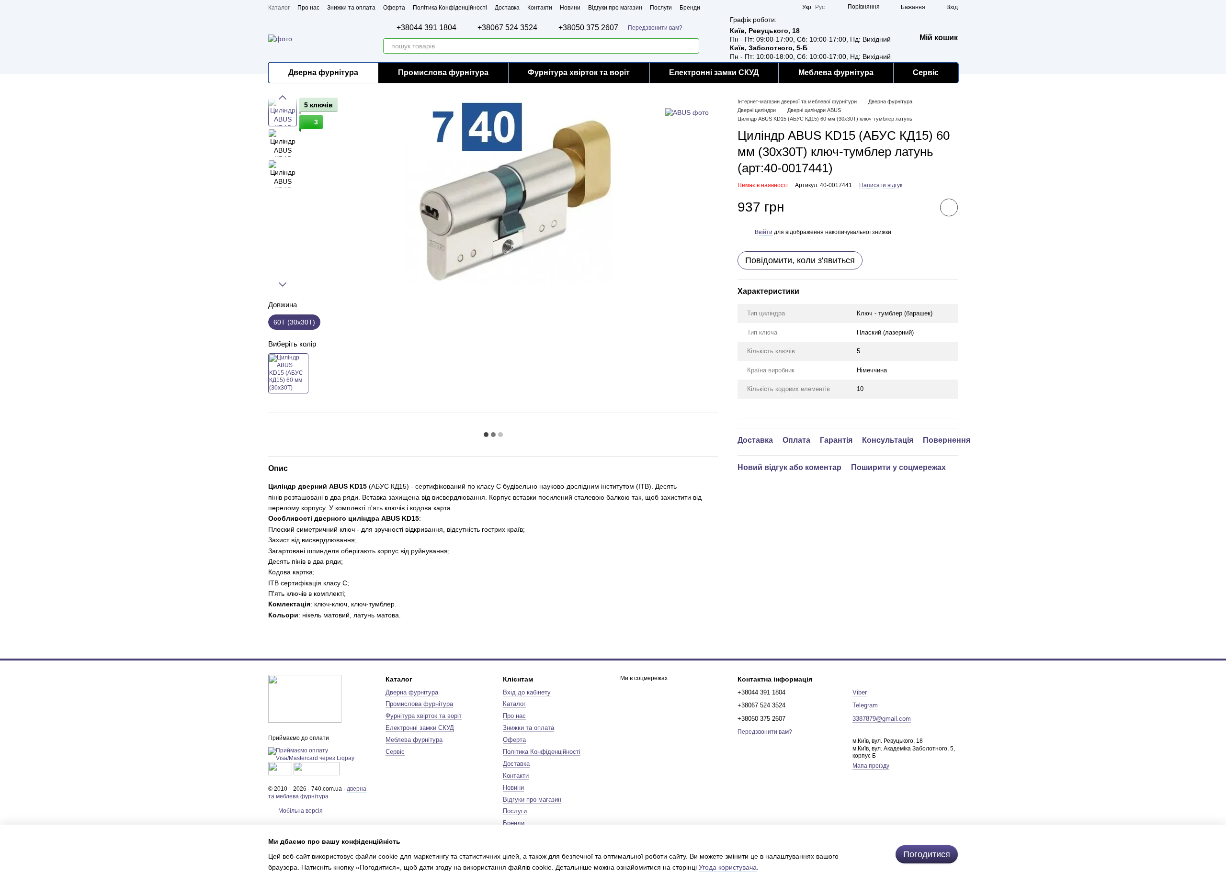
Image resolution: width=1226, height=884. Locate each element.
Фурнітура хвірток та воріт (579, 72)
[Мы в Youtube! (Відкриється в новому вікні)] (754, 7)
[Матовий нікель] (288, 373)
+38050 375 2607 (588, 28)
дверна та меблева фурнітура (317, 792)
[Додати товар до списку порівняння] (922, 207)
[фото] (304, 698)
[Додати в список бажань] (949, 207)
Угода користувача (728, 867)
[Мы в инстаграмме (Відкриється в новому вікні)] (766, 7)
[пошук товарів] (691, 46)
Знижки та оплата (351, 7)
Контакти (539, 7)
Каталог (279, 7)
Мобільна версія (300, 810)
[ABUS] (687, 112)
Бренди (690, 7)
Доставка (507, 7)
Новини (570, 7)
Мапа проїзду (870, 765)
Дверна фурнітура (323, 72)
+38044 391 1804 (426, 28)
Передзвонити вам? (655, 27)
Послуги (661, 7)
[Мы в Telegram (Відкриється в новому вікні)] (777, 7)
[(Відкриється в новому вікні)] (280, 768)
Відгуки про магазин (615, 7)
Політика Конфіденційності (450, 7)
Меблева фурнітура (836, 72)
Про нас (308, 7)
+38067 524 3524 (507, 28)
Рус (820, 7)
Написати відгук (880, 185)
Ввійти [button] (763, 232)
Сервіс (926, 72)
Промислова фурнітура (443, 72)
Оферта (394, 7)
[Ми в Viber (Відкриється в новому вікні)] (789, 7)
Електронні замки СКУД (714, 72)
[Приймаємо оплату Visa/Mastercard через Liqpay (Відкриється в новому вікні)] (319, 754)
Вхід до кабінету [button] (527, 692)
